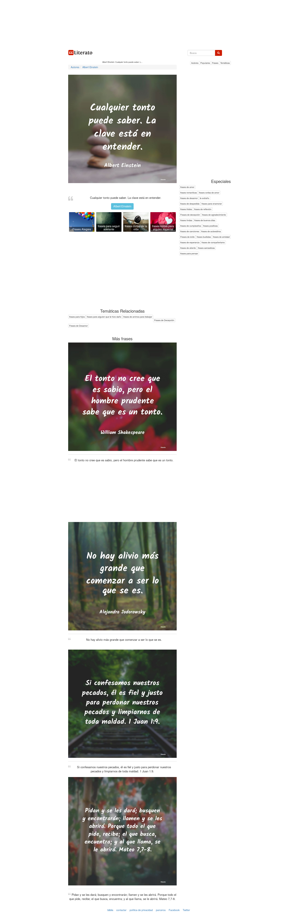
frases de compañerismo (213, 242)
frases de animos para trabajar (137, 316)
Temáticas (225, 62)
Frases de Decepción (164, 320)
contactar (121, 910)
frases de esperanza (190, 242)
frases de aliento (188, 248)
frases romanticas (188, 192)
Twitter (186, 910)
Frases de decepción (190, 214)
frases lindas (186, 220)
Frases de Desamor (78, 325)
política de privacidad (141, 910)
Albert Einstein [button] (122, 206)
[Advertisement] (149, 24)
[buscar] (218, 53)
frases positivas (210, 225)
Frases (215, 62)
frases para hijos (77, 316)
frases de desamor (189, 198)
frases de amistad (221, 236)
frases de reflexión (202, 209)
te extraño (204, 198)
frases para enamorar (212, 203)
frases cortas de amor (209, 192)
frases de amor (187, 187)
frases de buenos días (204, 220)
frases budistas (204, 236)
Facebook (174, 910)
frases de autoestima (211, 231)
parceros (161, 910)
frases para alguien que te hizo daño (104, 316)
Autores (194, 62)
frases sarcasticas (206, 248)
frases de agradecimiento (214, 214)
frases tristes (186, 209)
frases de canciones (189, 231)
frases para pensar (189, 253)
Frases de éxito (187, 236)
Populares (205, 62)
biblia (110, 910)
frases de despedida (190, 203)
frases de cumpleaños (190, 225)
